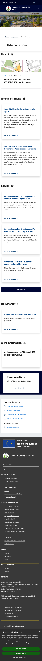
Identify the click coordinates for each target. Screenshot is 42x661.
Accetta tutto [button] (21, 649)
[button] (21, 657)
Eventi (6, 571)
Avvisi (6, 75)
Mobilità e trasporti (10, 525)
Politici (6, 491)
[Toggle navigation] (4, 8)
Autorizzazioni (9, 544)
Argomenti (14, 37)
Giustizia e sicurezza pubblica (14, 528)
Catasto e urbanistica (11, 522)
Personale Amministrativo (13, 494)
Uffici (6, 484)
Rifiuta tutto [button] (21, 653)
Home (7, 37)
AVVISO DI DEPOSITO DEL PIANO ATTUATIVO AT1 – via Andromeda (17, 81)
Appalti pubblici (9, 519)
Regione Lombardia (9, 2)
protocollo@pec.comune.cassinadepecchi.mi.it (20, 596)
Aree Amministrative (11, 481)
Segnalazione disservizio (12, 610)
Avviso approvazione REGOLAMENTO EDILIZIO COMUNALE (19, 353)
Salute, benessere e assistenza (14, 541)
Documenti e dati (10, 497)
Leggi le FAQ (8, 613)
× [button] (40, 631)
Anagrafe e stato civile (11, 506)
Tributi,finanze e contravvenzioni (15, 531)
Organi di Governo (10, 478)
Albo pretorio (8, 629)
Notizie (6, 553)
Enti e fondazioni (10, 487)
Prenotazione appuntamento (13, 607)
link (2, 645)
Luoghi (6, 568)
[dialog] (21, 645)
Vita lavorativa (9, 513)
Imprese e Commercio (11, 516)
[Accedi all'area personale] (34, 2)
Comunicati (8, 556)
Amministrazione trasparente (14, 626)
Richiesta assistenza (11, 616)
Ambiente (7, 537)
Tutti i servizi (21, 289)
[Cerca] (38, 8)
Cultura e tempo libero (11, 509)
